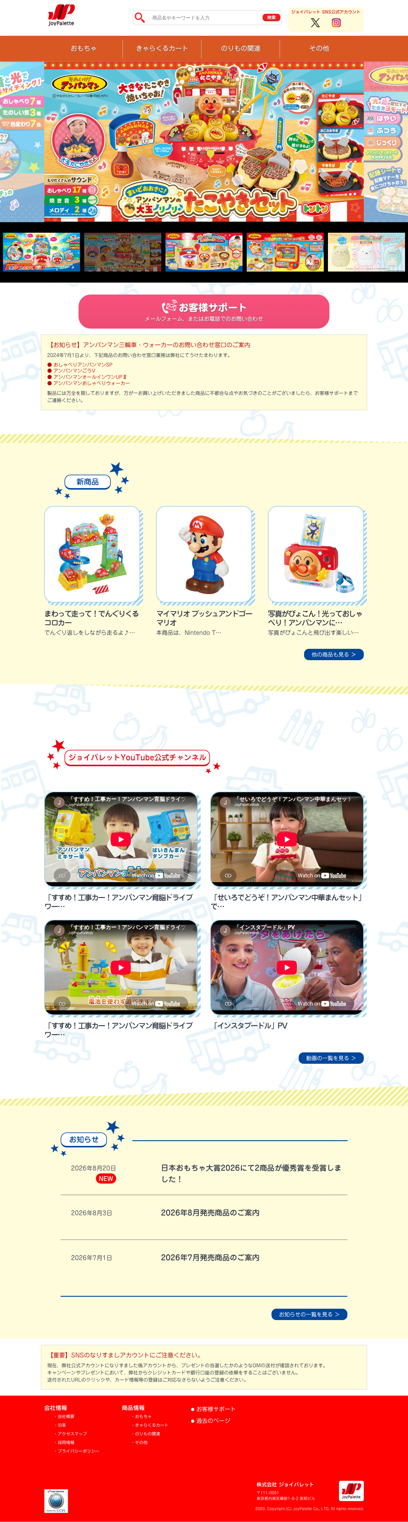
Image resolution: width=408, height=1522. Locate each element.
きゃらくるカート (162, 48)
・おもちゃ (141, 1417)
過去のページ (210, 1421)
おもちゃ (83, 48)
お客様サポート (213, 1409)
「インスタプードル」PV (248, 1026)
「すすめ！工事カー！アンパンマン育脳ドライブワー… (118, 902)
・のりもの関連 (145, 1434)
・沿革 (59, 1425)
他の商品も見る (334, 654)
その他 (319, 48)
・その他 (139, 1443)
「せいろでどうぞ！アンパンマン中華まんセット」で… (285, 902)
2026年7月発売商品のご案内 (210, 1258)
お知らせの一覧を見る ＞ (309, 1314)
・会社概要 (63, 1417)
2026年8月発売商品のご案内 (210, 1213)
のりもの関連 (240, 48)
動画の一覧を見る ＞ (331, 1058)
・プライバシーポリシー (76, 1451)
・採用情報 (63, 1443)
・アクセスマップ (70, 1434)
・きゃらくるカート (149, 1425)
